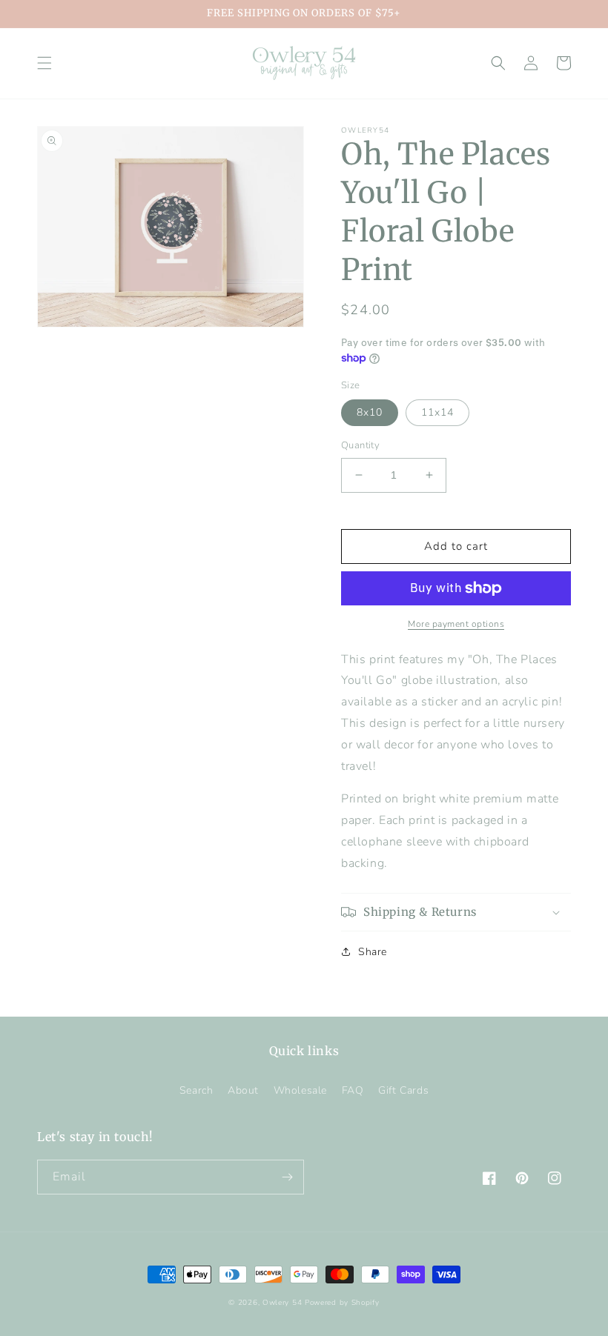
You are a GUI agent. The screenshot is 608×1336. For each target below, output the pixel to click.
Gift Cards (403, 1090)
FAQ (353, 1090)
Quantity (360, 445)
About (243, 1090)
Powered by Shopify (342, 1302)
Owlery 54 (282, 1302)
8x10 (370, 412)
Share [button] (372, 952)
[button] (44, 63)
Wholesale (300, 1090)
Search (196, 1090)
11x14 (437, 412)
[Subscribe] (287, 1177)
